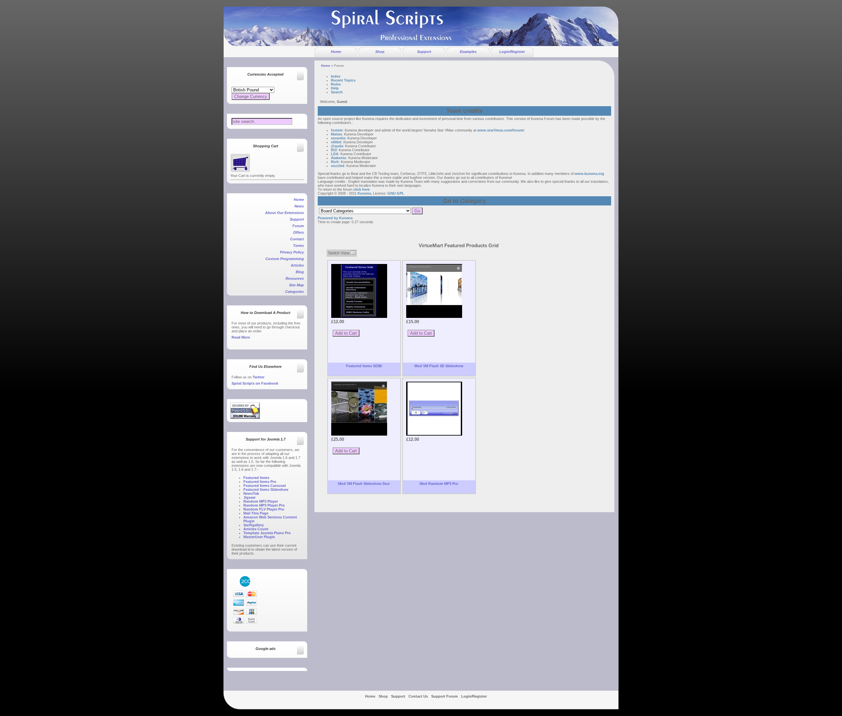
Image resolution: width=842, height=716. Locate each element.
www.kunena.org (589, 174)
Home (325, 65)
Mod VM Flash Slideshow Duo (364, 484)
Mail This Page (255, 513)
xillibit (336, 142)
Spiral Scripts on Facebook (255, 383)
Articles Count (255, 529)
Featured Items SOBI (364, 366)
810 (334, 150)
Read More (241, 337)
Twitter (258, 377)
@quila (337, 146)
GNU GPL (395, 193)
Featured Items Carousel (264, 486)
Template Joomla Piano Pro (267, 533)
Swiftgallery (253, 525)
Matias (336, 134)
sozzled (337, 166)
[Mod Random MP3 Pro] (434, 408)
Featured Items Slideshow (265, 489)
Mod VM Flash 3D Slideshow (438, 366)
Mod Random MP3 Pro (439, 484)
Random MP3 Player (260, 501)
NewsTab (251, 493)
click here (361, 189)
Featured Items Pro (259, 482)
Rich (335, 162)
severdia (338, 138)
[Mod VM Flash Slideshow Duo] (359, 402)
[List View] (353, 253)
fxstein (337, 130)
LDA (334, 154)
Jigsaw (249, 497)
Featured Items (256, 478)
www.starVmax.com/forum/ (500, 130)
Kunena (364, 193)
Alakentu (338, 158)
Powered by (328, 218)
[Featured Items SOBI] (359, 291)
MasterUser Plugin (259, 537)
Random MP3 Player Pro (264, 505)
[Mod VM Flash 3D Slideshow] (434, 285)
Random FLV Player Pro (263, 509)
